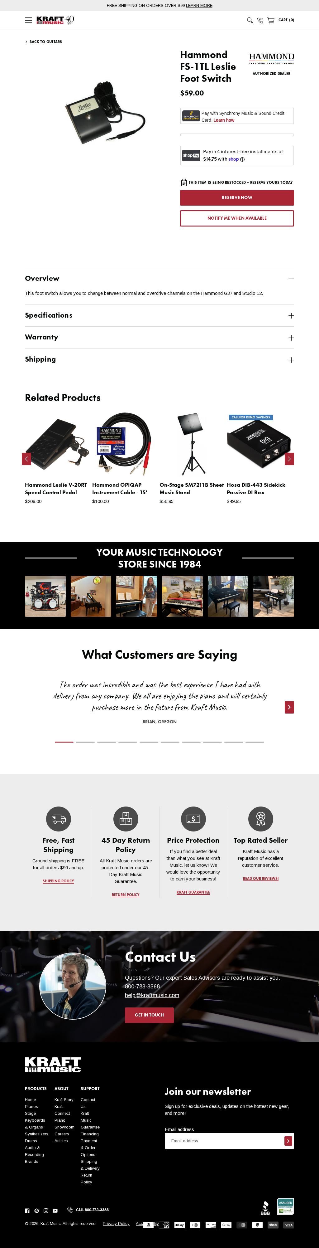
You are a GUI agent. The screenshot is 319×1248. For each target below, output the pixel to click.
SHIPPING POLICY (58, 881)
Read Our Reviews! (260, 879)
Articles (61, 1140)
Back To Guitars (46, 42)
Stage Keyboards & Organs (35, 1120)
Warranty (41, 337)
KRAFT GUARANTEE (193, 893)
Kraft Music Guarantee (90, 1120)
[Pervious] (26, 459)
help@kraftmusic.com (152, 995)
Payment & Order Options (89, 1147)
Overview (42, 279)
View (74, 465)
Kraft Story (64, 1099)
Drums (31, 1140)
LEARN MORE (199, 5)
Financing (90, 1134)
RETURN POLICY (126, 895)
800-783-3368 (142, 986)
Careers (62, 1134)
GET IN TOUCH (149, 1015)
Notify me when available (237, 218)
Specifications (48, 315)
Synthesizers (36, 1134)
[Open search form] (250, 20)
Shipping (40, 359)
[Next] (289, 459)
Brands (31, 1161)
